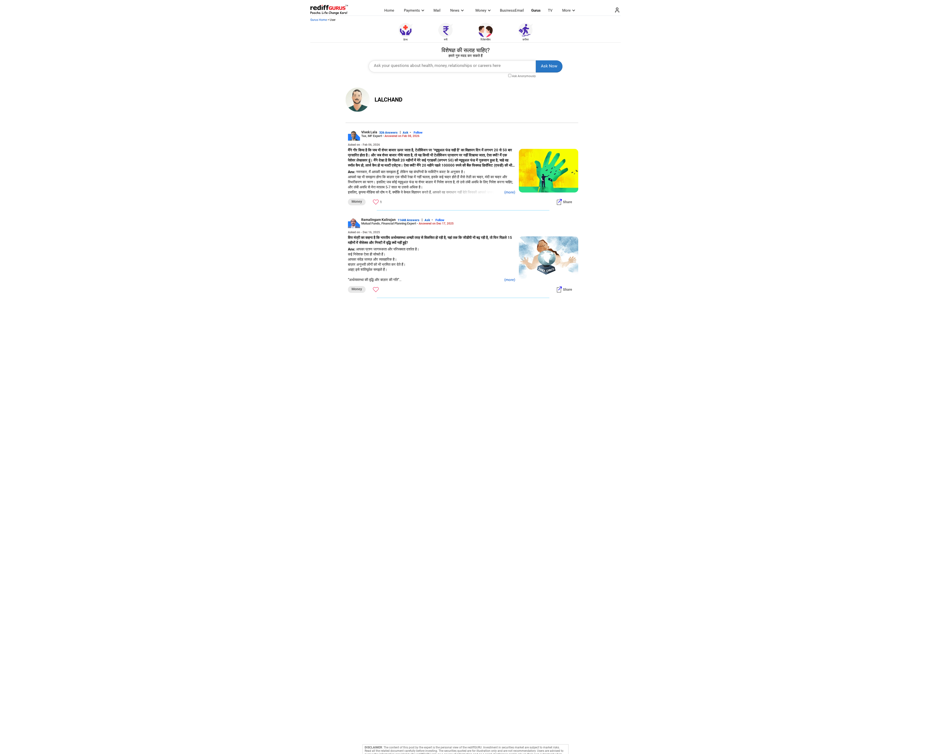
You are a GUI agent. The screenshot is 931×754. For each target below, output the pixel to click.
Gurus (536, 10)
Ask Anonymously (524, 76)
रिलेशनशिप (485, 39)
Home (389, 10)
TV (550, 10)
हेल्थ (405, 39)
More (566, 10)
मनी (445, 39)
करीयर (525, 39)
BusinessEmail (512, 10)
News (454, 10)
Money (480, 10)
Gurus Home (318, 20)
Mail (437, 10)
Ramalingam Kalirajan (378, 220)
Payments (412, 10)
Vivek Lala (369, 132)
